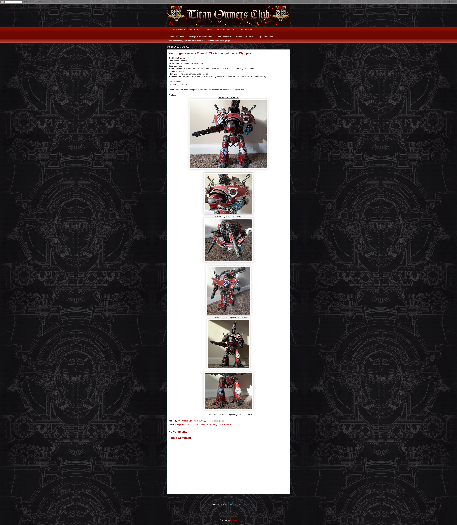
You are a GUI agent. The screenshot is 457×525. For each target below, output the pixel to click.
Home (229, 497)
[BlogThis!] (215, 421)
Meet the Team (195, 29)
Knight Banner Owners (265, 37)
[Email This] (213, 421)
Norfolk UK (203, 425)
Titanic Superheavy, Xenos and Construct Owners (186, 41)
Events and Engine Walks (226, 29)
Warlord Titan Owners (176, 37)
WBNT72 (228, 425)
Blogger (233, 520)
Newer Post (174, 497)
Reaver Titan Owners (224, 37)
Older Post (283, 497)
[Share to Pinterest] (222, 421)
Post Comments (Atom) (234, 505)
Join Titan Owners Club (177, 29)
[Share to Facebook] (220, 421)
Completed (179, 425)
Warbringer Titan (216, 425)
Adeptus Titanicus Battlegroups (219, 41)
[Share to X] (218, 421)
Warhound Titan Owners (244, 37)
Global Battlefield (246, 29)
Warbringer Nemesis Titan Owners (200, 37)
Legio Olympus (191, 425)
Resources (208, 29)
